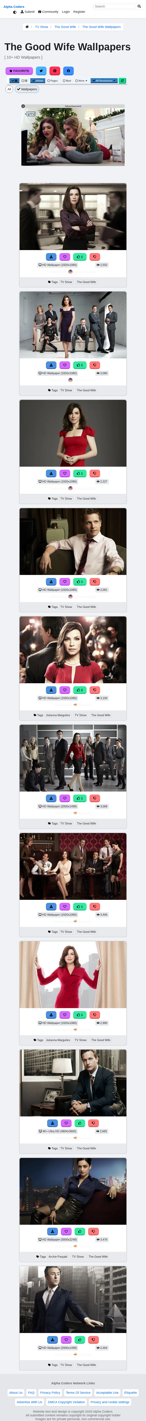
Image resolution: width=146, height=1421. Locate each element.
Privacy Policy (50, 1392)
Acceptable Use (107, 1392)
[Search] (139, 6)
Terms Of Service (78, 1392)
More (81, 80)
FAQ (31, 1392)
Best (68, 80)
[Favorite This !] (64, 257)
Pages (54, 80)
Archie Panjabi (58, 1256)
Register (79, 12)
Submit (29, 12)
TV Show (41, 27)
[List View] (24, 80)
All (9, 89)
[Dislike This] (95, 257)
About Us (15, 1392)
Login (66, 12)
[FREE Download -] (51, 257)
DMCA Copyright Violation (66, 1402)
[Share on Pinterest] (54, 71)
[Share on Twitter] (41, 71)
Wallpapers (28, 89)
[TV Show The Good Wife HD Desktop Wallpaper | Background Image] (73, 249)
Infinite (39, 80)
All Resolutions (104, 80)
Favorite (20, 71)
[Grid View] (14, 80)
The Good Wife (65, 27)
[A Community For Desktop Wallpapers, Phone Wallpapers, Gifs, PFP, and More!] (27, 27)
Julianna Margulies (58, 715)
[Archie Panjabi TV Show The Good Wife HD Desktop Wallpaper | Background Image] (73, 1223)
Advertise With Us (29, 1402)
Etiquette (130, 1392)
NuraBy (85, 705)
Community (49, 12)
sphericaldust (85, 272)
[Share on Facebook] (68, 71)
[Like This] (80, 1123)
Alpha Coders (14, 7)
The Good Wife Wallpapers (101, 27)
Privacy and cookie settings (110, 1402)
